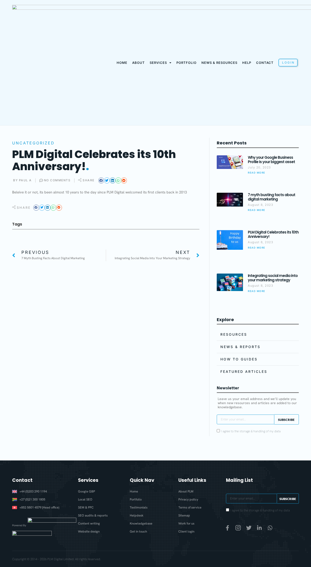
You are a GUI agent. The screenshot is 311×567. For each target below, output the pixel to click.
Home (122, 63)
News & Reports (240, 347)
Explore (225, 320)
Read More (256, 172)
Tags (17, 224)
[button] (101, 180)
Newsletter (228, 387)
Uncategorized (33, 143)
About (138, 63)
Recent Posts (232, 143)
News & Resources (219, 63)
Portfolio (186, 63)
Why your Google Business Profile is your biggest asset (271, 159)
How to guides (239, 359)
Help (246, 63)
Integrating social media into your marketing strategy (273, 278)
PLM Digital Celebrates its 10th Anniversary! (273, 234)
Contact (265, 63)
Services (158, 63)
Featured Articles (243, 371)
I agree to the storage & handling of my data (251, 431)
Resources (233, 334)
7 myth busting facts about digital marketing (271, 197)
